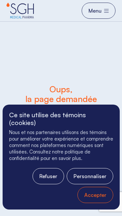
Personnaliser (90, 176)
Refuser (48, 176)
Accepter (95, 195)
